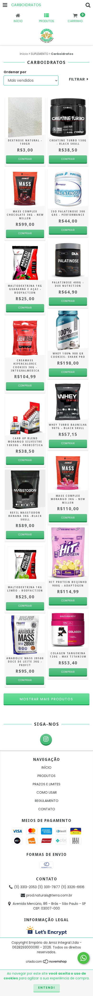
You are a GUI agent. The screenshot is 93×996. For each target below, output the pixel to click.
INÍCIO (46, 767)
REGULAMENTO (46, 800)
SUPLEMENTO (39, 54)
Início (24, 54)
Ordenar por (15, 72)
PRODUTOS (46, 775)
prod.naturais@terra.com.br (49, 895)
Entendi (46, 988)
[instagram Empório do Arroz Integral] (46, 740)
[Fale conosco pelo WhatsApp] (83, 958)
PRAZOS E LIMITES (46, 784)
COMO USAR (46, 792)
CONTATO (46, 809)
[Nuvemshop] (46, 963)
